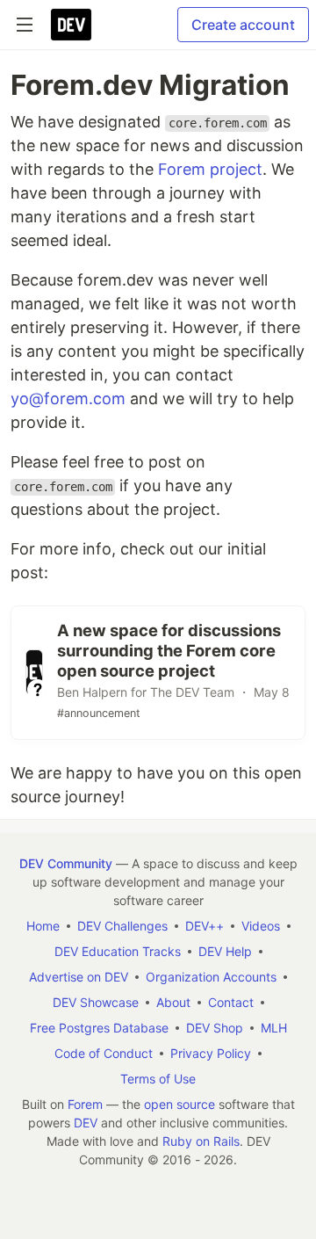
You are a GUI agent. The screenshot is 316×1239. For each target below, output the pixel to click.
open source (179, 1104)
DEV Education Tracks (117, 951)
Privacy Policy (210, 1053)
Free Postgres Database (99, 1027)
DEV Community (65, 863)
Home (43, 925)
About (173, 1002)
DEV (85, 1122)
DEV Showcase (96, 1002)
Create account (243, 24)
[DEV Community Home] (71, 24)
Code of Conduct (103, 1053)
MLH (274, 1027)
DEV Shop (214, 1027)
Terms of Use (158, 1078)
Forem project (210, 169)
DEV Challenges (122, 925)
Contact (231, 1002)
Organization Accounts (211, 976)
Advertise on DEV (78, 976)
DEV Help (225, 951)
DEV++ (204, 925)
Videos (260, 925)
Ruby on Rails (201, 1141)
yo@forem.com (68, 398)
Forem (85, 1104)
